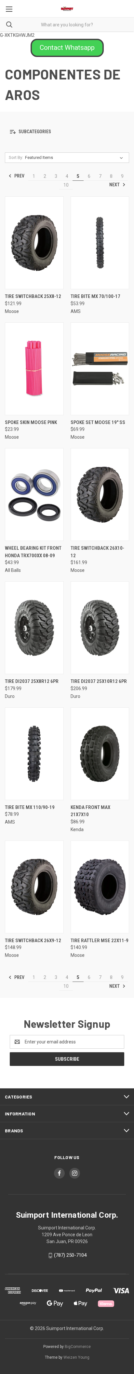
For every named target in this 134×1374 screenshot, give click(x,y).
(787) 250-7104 (70, 1255)
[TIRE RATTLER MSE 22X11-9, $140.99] (100, 887)
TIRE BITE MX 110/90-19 (30, 807)
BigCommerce (78, 1346)
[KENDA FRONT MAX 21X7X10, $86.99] (100, 754)
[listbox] (75, 158)
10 (66, 185)
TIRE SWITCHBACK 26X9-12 (33, 940)
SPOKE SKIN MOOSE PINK (31, 422)
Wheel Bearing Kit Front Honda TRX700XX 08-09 (33, 552)
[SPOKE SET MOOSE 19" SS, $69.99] (100, 369)
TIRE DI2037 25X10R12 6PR (99, 681)
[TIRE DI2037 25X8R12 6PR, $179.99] (34, 628)
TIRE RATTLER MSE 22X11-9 (99, 940)
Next (115, 184)
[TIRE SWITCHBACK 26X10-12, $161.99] (100, 494)
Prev (18, 175)
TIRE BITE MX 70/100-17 (95, 296)
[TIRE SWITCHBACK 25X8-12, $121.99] (34, 243)
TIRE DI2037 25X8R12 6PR (32, 681)
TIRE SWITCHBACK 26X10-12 (97, 552)
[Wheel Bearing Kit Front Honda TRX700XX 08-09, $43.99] (34, 494)
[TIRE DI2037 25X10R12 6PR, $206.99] (100, 628)
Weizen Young (76, 1357)
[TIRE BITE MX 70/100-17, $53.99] (100, 243)
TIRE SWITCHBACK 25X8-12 (33, 296)
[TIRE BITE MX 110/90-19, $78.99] (34, 754)
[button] (67, 48)
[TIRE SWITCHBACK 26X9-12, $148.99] (34, 887)
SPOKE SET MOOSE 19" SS (98, 422)
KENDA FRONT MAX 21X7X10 (90, 811)
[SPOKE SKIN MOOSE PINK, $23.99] (34, 369)
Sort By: (16, 157)
